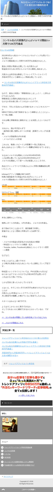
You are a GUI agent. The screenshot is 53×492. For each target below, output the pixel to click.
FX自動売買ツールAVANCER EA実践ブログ (19, 465)
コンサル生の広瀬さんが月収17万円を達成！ (20, 342)
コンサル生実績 (7, 50)
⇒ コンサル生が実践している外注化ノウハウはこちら (24, 317)
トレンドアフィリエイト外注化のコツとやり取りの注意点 (25, 338)
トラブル (7, 454)
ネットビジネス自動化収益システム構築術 (19, 462)
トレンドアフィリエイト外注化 (21, 364)
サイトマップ (8, 476)
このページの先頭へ (29, 489)
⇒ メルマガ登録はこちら (12, 323)
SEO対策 (7, 457)
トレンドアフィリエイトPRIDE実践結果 (18, 447)
